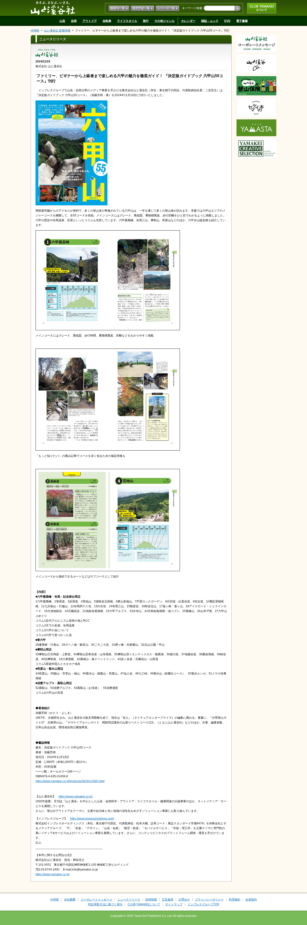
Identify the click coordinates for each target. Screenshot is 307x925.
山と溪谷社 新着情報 (57, 30)
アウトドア (90, 21)
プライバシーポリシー (209, 899)
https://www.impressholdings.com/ (92, 818)
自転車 (107, 21)
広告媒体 (167, 899)
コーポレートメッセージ (96, 899)
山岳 (62, 21)
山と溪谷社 (53, 8)
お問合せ (184, 899)
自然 (74, 21)
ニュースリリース (128, 899)
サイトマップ (174, 904)
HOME (35, 30)
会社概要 (70, 899)
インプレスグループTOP (203, 904)
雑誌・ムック (209, 21)
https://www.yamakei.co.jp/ (76, 796)
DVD (227, 21)
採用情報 (151, 899)
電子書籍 (242, 21)
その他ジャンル (164, 21)
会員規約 (251, 899)
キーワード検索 (192, 8)
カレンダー (188, 21)
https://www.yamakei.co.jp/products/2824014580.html (70, 781)
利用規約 (234, 899)
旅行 (146, 21)
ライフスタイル (127, 21)
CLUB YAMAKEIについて (261, 8)
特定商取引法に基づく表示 (105, 904)
